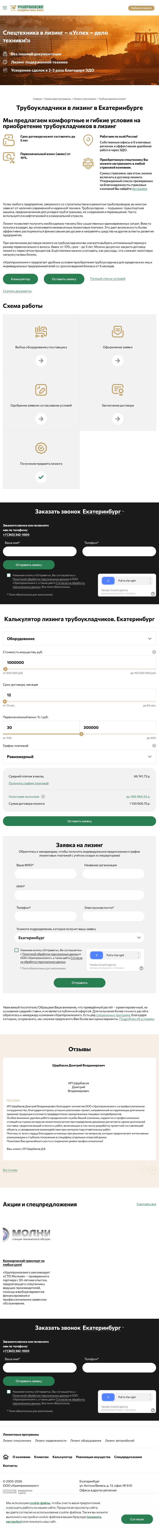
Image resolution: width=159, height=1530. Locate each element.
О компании (21, 1457)
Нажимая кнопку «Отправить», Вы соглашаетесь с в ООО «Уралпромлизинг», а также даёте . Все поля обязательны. (49, 580)
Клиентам (41, 1457)
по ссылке (139, 188)
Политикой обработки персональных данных (41, 579)
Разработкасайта (18, 1492)
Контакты (10, 1465)
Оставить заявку (64, 279)
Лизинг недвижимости (51, 1440)
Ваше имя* (12, 542)
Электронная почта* (99, 907)
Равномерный (20, 756)
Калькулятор (20, 279)
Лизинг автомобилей (119, 1440)
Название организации (100, 865)
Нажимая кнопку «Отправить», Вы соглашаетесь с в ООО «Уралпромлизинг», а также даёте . (51, 955)
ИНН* (20, 886)
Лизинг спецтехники (85, 98)
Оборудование (21, 638)
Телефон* (91, 542)
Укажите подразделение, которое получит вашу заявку (56, 929)
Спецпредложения (128, 1457)
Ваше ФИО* (25, 865)
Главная (37, 98)
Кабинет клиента (141, 7)
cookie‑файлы (39, 1503)
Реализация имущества (93, 1457)
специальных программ (113, 1015)
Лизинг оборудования (85, 1440)
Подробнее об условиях (136, 1019)
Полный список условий (107, 278)
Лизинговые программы (57, 98)
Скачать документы (17, 291)
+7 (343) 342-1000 (16, 534)
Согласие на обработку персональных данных (51, 959)
